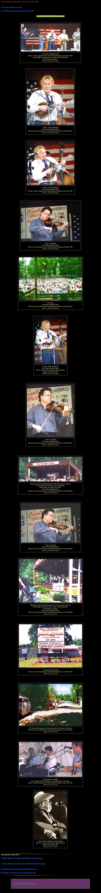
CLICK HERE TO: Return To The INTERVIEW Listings (23, 864)
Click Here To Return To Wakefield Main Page (19, 869)
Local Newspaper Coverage (11, 7)
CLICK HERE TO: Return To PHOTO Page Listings (21, 858)
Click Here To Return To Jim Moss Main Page (18, 873)
